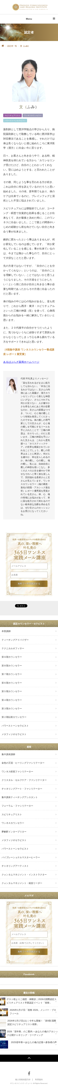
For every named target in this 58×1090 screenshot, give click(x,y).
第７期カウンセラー (12, 674)
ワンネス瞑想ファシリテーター (17, 771)
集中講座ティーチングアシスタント (20, 797)
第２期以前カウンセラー (14, 717)
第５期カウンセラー (12, 691)
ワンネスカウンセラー (33, 115)
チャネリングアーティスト (15, 866)
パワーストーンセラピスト (15, 121)
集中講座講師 (8, 754)
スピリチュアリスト (12, 115)
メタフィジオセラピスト (14, 734)
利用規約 (39, 1079)
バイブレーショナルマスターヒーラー (21, 857)
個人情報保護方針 (23, 1079)
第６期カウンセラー (12, 682)
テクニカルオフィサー (13, 648)
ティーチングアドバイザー (15, 640)
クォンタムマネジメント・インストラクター (24, 874)
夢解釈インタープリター (14, 831)
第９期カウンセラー (12, 657)
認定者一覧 (12, 46)
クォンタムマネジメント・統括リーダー (22, 883)
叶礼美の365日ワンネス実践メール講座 (29, 542)
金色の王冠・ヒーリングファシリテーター (23, 763)
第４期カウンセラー (12, 700)
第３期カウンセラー (12, 708)
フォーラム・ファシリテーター (17, 805)
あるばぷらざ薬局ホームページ (21, 362)
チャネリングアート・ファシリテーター (22, 788)
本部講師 (6, 631)
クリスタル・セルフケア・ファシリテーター (24, 780)
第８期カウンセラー (12, 665)
